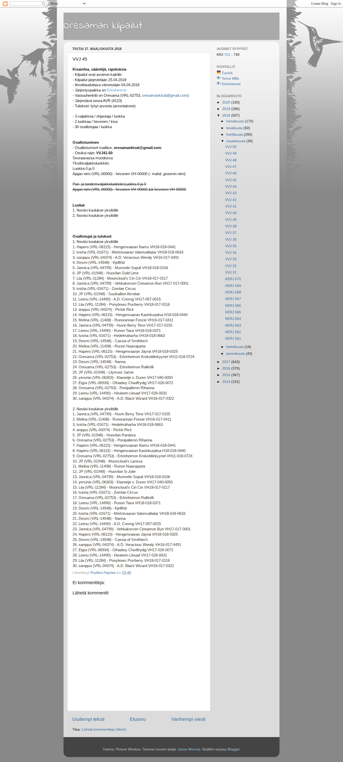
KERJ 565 (233, 312)
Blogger (233, 749)
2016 (226, 368)
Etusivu (138, 719)
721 (227, 55)
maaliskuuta (236, 141)
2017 (226, 362)
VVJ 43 (231, 193)
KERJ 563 (233, 325)
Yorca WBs (230, 78)
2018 (226, 115)
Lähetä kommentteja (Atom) (104, 729)
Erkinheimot (116, 90)
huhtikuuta (235, 134)
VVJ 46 (231, 173)
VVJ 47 (231, 167)
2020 (226, 102)
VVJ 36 (231, 239)
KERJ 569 (233, 286)
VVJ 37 (231, 233)
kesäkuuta (235, 128)
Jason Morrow (189, 749)
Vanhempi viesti (188, 719)
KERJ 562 (233, 332)
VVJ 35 (231, 246)
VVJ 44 (231, 186)
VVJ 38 (231, 226)
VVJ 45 (231, 180)
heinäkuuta (235, 121)
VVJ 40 (231, 213)
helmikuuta (235, 347)
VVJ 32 (231, 266)
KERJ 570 (233, 279)
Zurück (227, 73)
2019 (226, 109)
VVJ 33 (231, 259)
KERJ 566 (233, 306)
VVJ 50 (231, 147)
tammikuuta (236, 353)
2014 (226, 382)
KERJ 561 (233, 338)
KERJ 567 (233, 299)
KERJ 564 (233, 319)
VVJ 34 (231, 253)
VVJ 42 (231, 200)
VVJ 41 (231, 206)
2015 (226, 375)
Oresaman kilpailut (103, 26)
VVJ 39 (231, 220)
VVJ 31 (231, 272)
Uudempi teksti (88, 719)
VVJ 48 (231, 160)
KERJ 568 (233, 292)
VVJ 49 (231, 153)
